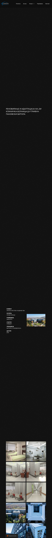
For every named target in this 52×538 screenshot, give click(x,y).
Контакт (48, 3)
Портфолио (40, 3)
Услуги (31, 3)
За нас (25, 3)
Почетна (18, 3)
